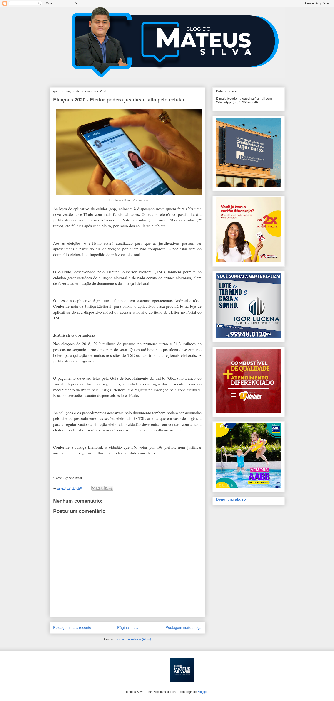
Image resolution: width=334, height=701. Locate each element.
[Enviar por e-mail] (93, 488)
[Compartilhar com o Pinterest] (111, 488)
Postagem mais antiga (184, 628)
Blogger (202, 692)
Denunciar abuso (231, 499)
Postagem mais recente (72, 628)
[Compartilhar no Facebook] (106, 488)
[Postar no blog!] (98, 488)
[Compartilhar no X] (102, 488)
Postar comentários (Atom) (133, 639)
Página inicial (128, 628)
